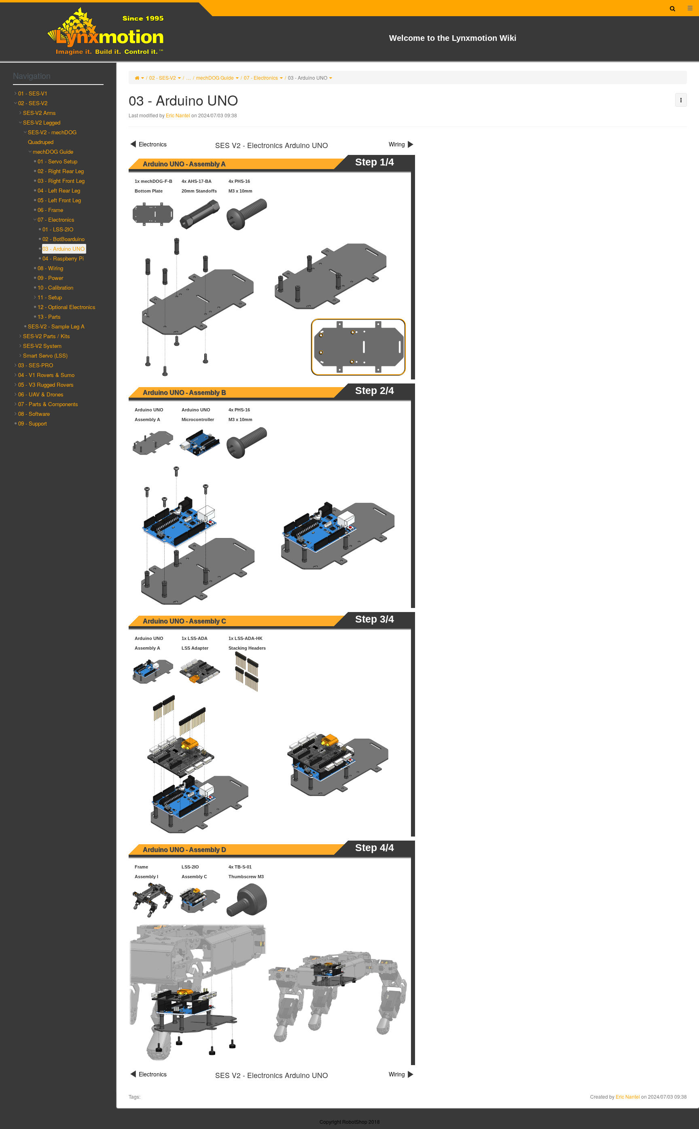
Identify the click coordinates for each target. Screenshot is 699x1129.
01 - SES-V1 (32, 93)
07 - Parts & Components (48, 404)
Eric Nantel (178, 115)
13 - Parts (49, 316)
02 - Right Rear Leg (61, 171)
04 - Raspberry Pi (63, 258)
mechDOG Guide (215, 77)
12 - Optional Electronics (66, 307)
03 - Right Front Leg (61, 180)
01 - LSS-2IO (57, 229)
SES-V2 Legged (41, 122)
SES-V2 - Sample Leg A (56, 326)
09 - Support (32, 423)
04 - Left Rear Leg (59, 190)
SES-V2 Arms (39, 113)
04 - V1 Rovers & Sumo (46, 375)
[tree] (58, 258)
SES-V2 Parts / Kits (46, 336)
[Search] (672, 8)
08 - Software (34, 413)
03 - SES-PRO (35, 365)
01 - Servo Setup (57, 161)
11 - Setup (50, 297)
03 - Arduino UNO (307, 77)
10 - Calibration (55, 287)
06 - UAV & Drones (41, 394)
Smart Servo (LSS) (45, 355)
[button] (681, 100)
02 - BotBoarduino (63, 239)
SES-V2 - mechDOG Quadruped (52, 137)
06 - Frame (50, 210)
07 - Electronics (261, 77)
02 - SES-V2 (162, 77)
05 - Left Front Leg (59, 200)
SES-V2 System (42, 346)
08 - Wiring (50, 268)
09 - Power (50, 278)
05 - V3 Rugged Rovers (46, 384)
